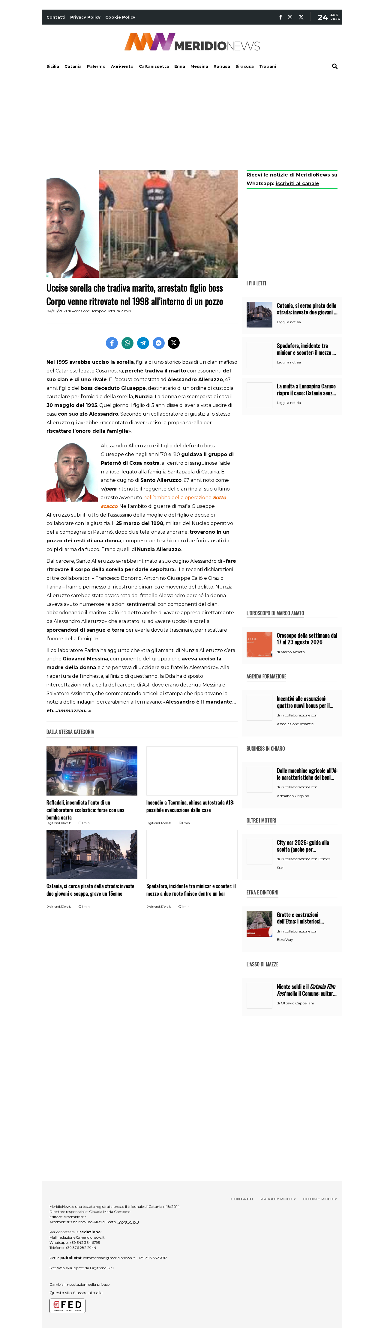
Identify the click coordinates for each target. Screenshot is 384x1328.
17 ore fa (166, 906)
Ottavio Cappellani (297, 1003)
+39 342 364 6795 (85, 1242)
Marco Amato (293, 652)
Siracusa (245, 66)
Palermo (96, 66)
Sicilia (52, 66)
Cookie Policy (120, 17)
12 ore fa (166, 823)
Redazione (81, 311)
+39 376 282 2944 (80, 1247)
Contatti (55, 17)
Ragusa (222, 66)
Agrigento (122, 66)
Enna (179, 66)
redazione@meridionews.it (81, 1237)
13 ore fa (66, 906)
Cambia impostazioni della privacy (80, 1284)
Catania (73, 66)
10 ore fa (66, 823)
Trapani (267, 66)
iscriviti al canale (297, 183)
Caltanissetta (154, 66)
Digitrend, (53, 823)
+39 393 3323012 (152, 1257)
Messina (199, 66)
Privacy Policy (85, 17)
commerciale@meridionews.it (109, 1257)
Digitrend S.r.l (102, 1268)
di (279, 652)
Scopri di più (128, 1222)
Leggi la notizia (289, 322)
